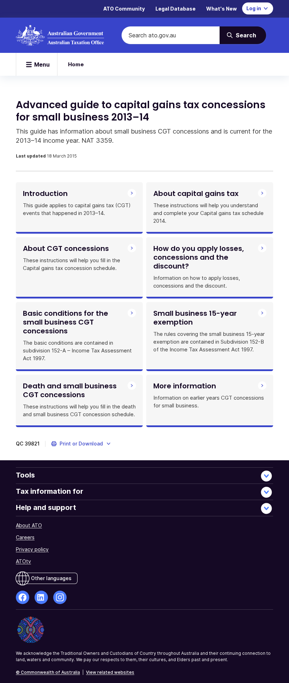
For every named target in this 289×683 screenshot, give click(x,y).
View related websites (110, 672)
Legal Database (175, 9)
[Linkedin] (41, 597)
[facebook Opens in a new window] (22, 597)
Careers (25, 537)
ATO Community (124, 9)
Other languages (51, 578)
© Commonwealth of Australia (48, 672)
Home (76, 64)
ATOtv (23, 561)
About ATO (29, 525)
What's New (221, 9)
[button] (81, 444)
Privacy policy (32, 549)
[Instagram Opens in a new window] (60, 597)
